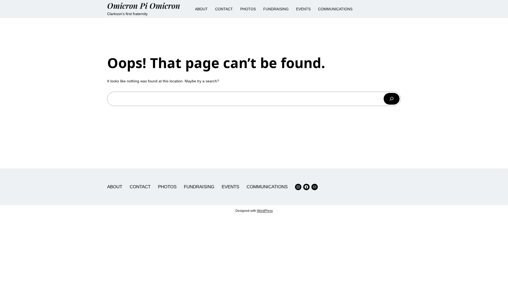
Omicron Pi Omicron (143, 5)
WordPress (265, 210)
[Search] (392, 99)
